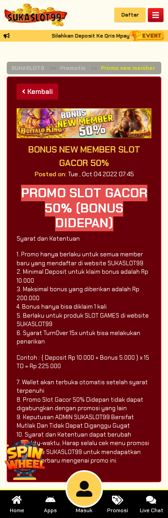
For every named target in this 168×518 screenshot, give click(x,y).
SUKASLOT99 (29, 68)
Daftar (130, 14)
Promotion (74, 68)
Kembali (39, 91)
